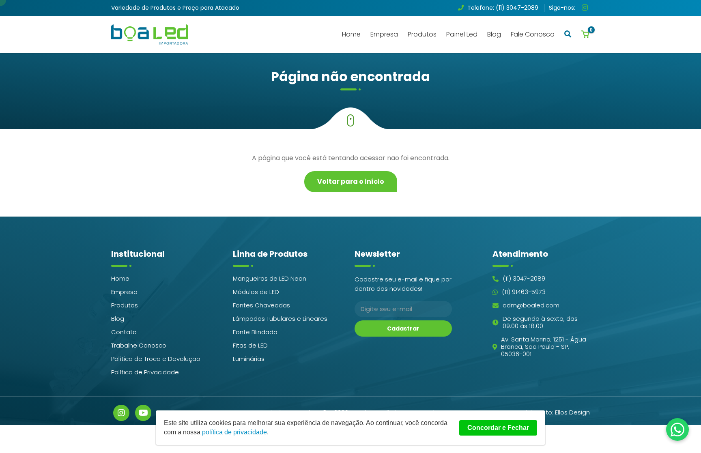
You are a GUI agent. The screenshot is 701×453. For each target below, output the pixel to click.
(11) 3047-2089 (524, 278)
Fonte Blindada (255, 332)
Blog (494, 34)
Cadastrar (403, 328)
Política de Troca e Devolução (155, 359)
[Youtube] (143, 413)
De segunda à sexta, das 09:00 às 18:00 (540, 322)
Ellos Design (572, 412)
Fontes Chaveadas (261, 305)
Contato (124, 332)
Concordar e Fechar (498, 427)
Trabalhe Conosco (138, 345)
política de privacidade (234, 432)
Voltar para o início (350, 181)
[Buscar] (567, 34)
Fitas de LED (250, 345)
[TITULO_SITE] (149, 34)
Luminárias (248, 359)
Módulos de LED (256, 292)
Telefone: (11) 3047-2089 (502, 8)
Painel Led (461, 34)
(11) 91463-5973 (524, 292)
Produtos (422, 34)
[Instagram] (586, 8)
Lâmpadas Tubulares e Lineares (280, 318)
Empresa (384, 34)
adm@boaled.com (531, 305)
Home (351, 34)
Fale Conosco (533, 34)
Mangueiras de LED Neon (269, 278)
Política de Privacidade (145, 372)
